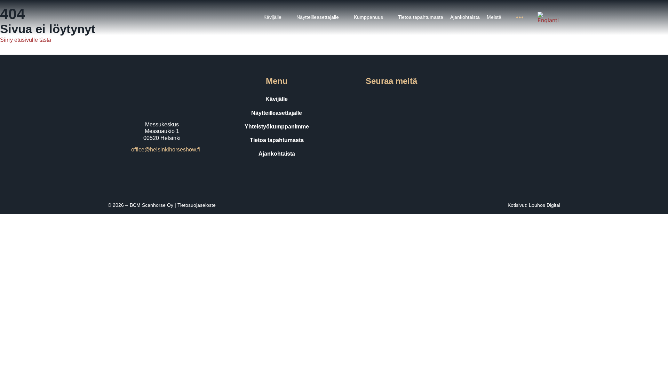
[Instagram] (382, 99)
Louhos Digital (544, 205)
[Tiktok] (401, 99)
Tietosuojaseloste (196, 205)
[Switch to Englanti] (548, 17)
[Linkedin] (421, 99)
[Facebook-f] (362, 99)
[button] (276, 17)
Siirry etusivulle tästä (25, 40)
